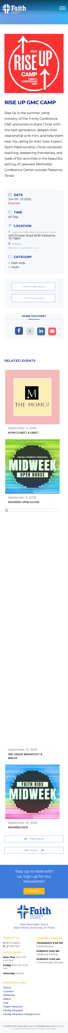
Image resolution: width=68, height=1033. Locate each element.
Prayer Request (12, 1006)
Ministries (9, 995)
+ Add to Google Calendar (33, 286)
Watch (7, 998)
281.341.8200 (13, 942)
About (7, 987)
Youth (15, 267)
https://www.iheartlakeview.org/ (23, 248)
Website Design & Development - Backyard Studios (38, 1027)
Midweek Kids (18, 827)
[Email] (52, 331)
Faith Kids (18, 263)
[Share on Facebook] (19, 331)
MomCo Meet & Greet (23, 432)
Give (5, 1002)
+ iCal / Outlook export (33, 298)
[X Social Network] (30, 331)
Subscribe (34, 891)
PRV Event (37, 838)
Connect (8, 991)
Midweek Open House (23, 502)
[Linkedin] (41, 331)
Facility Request (13, 1010)
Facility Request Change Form (21, 1014)
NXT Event (31, 850)
